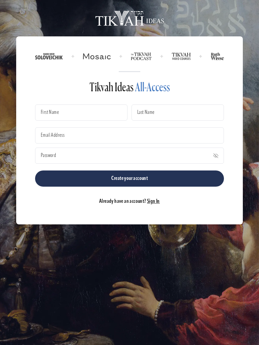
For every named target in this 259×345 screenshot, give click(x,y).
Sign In (153, 201)
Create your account (129, 178)
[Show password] (216, 156)
